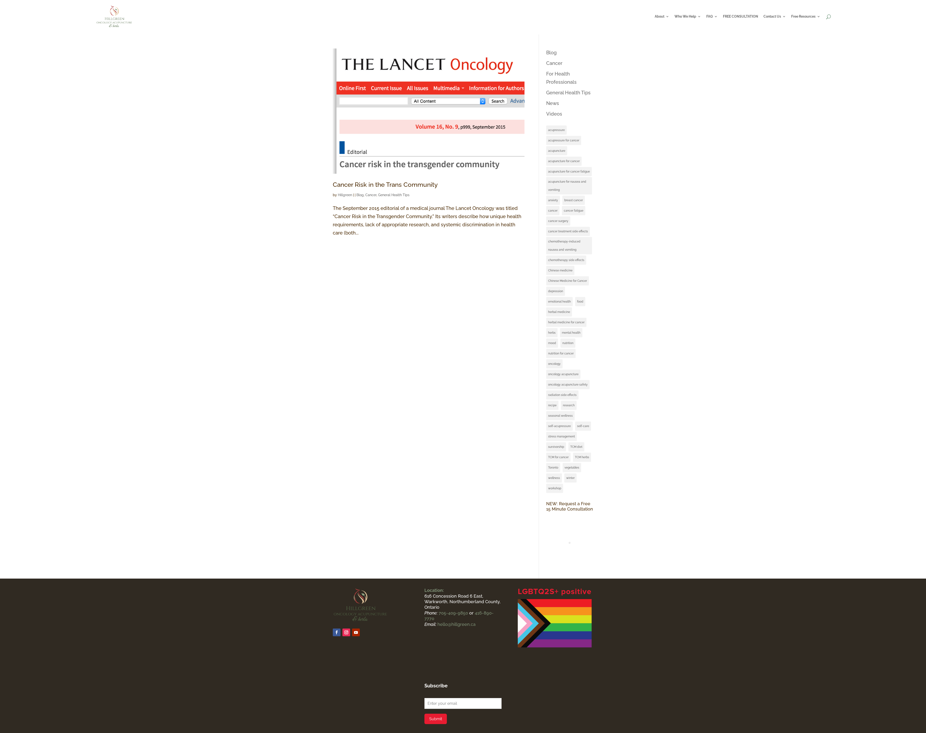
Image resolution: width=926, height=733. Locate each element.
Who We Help (685, 16)
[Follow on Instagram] (346, 632)
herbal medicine (559, 312)
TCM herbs (582, 457)
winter (570, 478)
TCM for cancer (558, 457)
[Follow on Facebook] (336, 632)
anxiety (553, 200)
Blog (360, 195)
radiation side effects (562, 395)
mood (552, 343)
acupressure (556, 130)
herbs (552, 332)
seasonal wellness (560, 415)
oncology (554, 364)
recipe (552, 405)
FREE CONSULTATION (740, 16)
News (552, 103)
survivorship (556, 447)
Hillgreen (345, 195)
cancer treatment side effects (568, 231)
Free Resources (803, 16)
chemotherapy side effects (566, 260)
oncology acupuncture (563, 374)
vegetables (572, 467)
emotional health (559, 301)
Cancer (370, 195)
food (580, 301)
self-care (583, 426)
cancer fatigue (573, 210)
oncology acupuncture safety (568, 384)
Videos (554, 114)
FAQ (709, 16)
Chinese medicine (560, 270)
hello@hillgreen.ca (456, 624)
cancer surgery (558, 221)
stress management (561, 436)
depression (555, 291)
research (569, 405)
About (659, 16)
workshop (554, 488)
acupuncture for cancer (564, 161)
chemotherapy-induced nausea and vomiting (564, 245)
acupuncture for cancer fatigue (569, 171)
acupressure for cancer (563, 140)
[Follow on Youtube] (356, 632)
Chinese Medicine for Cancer (567, 281)
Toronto (553, 467)
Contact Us (772, 16)
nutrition (567, 343)
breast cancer (573, 200)
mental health (571, 332)
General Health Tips (393, 195)
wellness (554, 478)
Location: (434, 590)
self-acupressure (559, 426)
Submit (435, 719)
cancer (553, 210)
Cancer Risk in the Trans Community (385, 184)
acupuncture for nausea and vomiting (567, 186)
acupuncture (556, 150)
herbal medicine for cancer (566, 322)
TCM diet (576, 447)
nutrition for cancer (561, 353)
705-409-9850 (454, 612)
